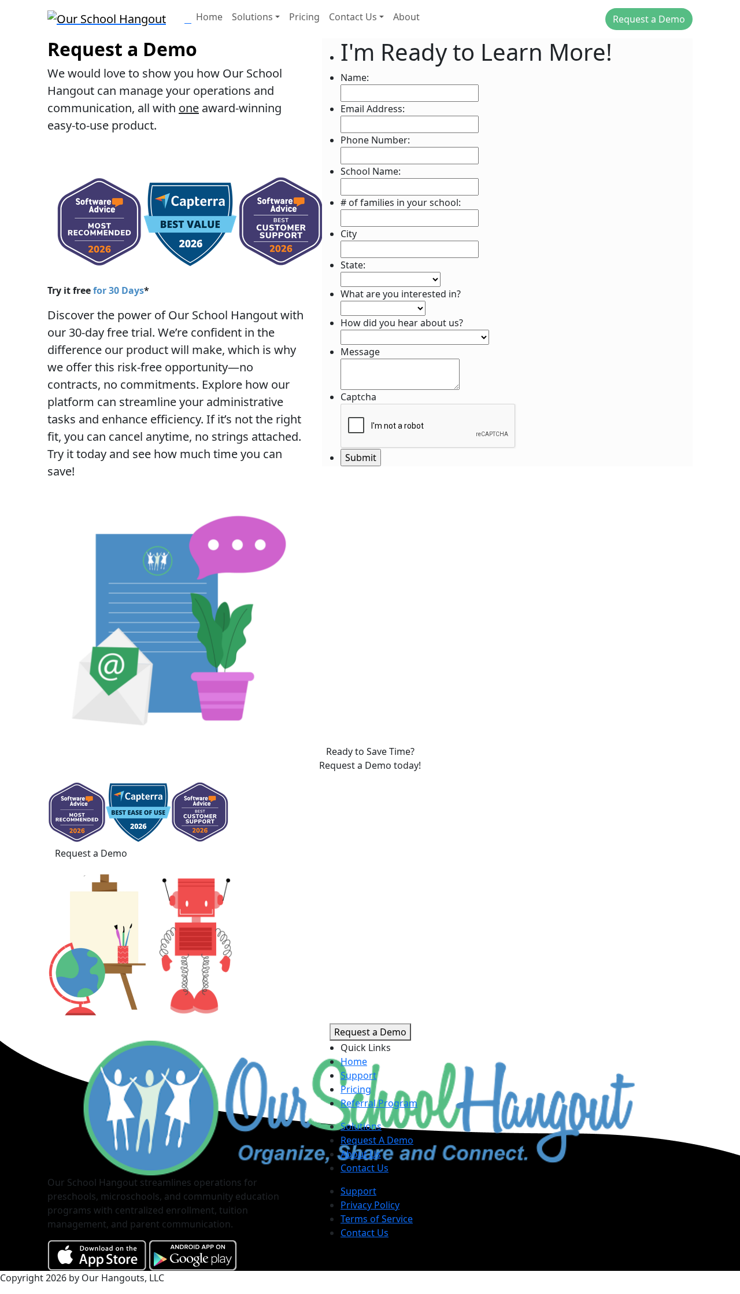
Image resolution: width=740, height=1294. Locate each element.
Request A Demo (377, 1140)
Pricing (304, 16)
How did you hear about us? (402, 322)
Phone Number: (375, 140)
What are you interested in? (401, 293)
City (349, 233)
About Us (361, 1154)
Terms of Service (377, 1218)
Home (209, 16)
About (406, 16)
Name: (355, 77)
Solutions (252, 16)
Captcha (358, 396)
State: (353, 265)
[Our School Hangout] (111, 17)
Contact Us (353, 16)
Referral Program (379, 1103)
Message (360, 351)
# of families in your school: (401, 202)
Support (358, 1075)
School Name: (371, 171)
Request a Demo (649, 19)
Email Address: (373, 108)
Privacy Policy (370, 1205)
